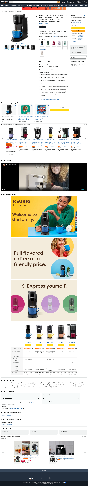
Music (86, 5)
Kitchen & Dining (11, 11)
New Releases (36, 5)
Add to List (73, 57)
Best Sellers (29, 5)
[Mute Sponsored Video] (37, 453)
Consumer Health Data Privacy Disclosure (45, 482)
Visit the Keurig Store (43, 23)
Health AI (7, 5)
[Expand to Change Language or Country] (47, 478)
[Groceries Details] (45, 5)
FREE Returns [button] (42, 35)
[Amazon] (5, 2)
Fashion (76, 5)
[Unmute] (85, 190)
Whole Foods (50, 5)
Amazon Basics (21, 5)
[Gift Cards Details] (70, 5)
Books (62, 5)
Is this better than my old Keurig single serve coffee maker (19, 165)
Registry (81, 5)
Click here (33, 402)
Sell (72, 5)
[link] (25, 110)
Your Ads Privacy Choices (59, 482)
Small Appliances (18, 11)
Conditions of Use (26, 482)
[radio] (6, 47)
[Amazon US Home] (31, 478)
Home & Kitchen (4, 11)
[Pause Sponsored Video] (37, 450)
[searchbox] (35, 2)
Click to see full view (19, 43)
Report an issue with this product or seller (50, 99)
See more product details (45, 96)
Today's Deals (57, 5)
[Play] (2, 189)
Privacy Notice (34, 482)
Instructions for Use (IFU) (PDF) (8, 415)
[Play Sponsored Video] (61, 447)
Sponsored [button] (3, 438)
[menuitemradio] (83, 189)
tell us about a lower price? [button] (16, 408)
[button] (3, 5)
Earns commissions (12, 164)
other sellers (55, 36)
